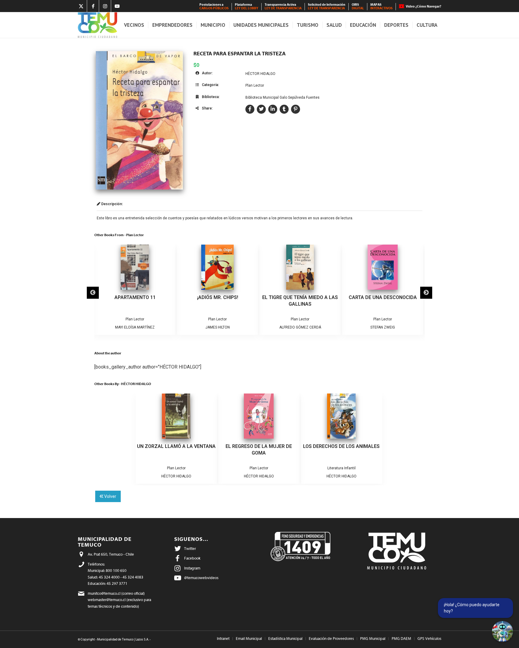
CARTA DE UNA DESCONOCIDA (383, 297)
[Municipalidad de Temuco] (97, 25)
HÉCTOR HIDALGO (260, 74)
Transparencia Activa (283, 6)
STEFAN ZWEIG (382, 327)
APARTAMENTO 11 (135, 297)
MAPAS (381, 6)
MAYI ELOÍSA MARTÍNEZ (135, 327)
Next (426, 293)
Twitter (190, 548)
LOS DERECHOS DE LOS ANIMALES (341, 446)
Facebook (192, 558)
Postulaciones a (214, 6)
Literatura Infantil (341, 468)
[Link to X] (81, 6)
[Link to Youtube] (117, 6)
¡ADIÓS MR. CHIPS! (217, 297)
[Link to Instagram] (105, 6)
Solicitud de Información (326, 6)
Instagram (192, 568)
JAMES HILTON (217, 327)
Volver (109, 496)
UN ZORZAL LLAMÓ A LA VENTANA (176, 446)
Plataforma (246, 6)
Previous (93, 293)
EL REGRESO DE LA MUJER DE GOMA (259, 449)
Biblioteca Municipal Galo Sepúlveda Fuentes (282, 97)
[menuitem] (214, 6)
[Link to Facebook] (93, 6)
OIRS (358, 6)
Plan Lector (254, 85)
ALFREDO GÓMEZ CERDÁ (300, 327)
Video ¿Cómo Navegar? (423, 6)
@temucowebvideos (201, 577)
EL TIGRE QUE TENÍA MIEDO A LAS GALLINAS (300, 301)
